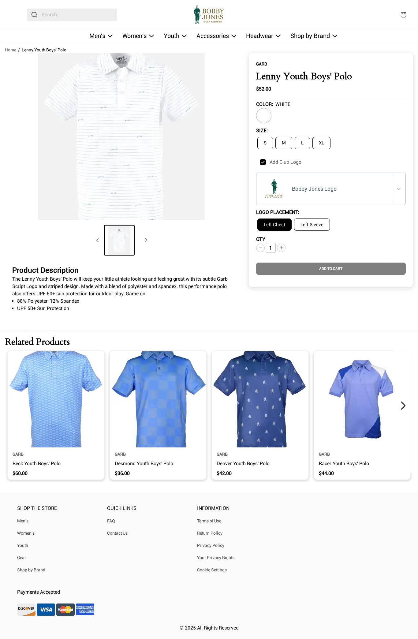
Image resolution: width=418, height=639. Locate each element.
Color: (264, 104)
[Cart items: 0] (403, 15)
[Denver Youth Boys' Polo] (260, 399)
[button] (403, 405)
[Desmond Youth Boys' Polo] (158, 399)
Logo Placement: (277, 212)
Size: (262, 130)
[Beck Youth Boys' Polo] (56, 399)
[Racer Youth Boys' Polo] (362, 399)
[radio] (265, 143)
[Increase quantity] (281, 248)
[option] (264, 116)
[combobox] (72, 15)
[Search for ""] (34, 15)
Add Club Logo (285, 162)
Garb (261, 64)
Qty (260, 239)
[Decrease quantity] (260, 248)
